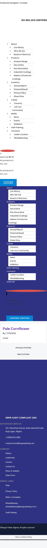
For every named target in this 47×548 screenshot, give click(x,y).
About (14, 44)
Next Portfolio (23, 354)
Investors (15, 82)
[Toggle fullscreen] (11, 542)
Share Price (19, 96)
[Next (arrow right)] (11, 546)
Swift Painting (17, 127)
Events (17, 120)
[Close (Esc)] (26, 542)
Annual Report (20, 86)
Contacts (15, 131)
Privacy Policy (20, 93)
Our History (19, 47)
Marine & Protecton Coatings (21, 77)
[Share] (18, 542)
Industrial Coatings (22, 72)
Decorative (19, 65)
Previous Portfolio (23, 347)
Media (14, 113)
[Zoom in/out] (3, 542)
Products (15, 58)
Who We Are (19, 51)
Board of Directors (22, 54)
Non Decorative (21, 68)
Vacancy (18, 103)
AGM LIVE (11, 281)
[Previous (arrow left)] (3, 546)
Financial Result (21, 89)
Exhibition (18, 124)
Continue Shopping (8, 182)
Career (14, 100)
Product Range (20, 61)
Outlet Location (21, 134)
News (16, 117)
